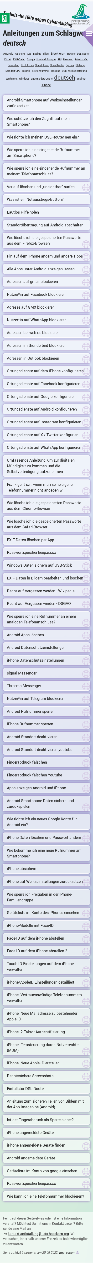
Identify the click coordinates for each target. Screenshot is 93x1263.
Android (8, 53)
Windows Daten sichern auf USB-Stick (39, 565)
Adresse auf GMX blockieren (31, 307)
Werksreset (11, 78)
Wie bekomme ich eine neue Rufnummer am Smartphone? (44, 853)
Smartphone (42, 65)
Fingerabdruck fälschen (27, 762)
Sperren (70, 65)
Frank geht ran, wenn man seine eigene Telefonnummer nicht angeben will (39, 487)
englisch (81, 78)
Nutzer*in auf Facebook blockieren (36, 294)
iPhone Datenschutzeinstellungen (35, 660)
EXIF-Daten (19, 59)
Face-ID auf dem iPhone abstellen (35, 938)
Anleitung (20, 53)
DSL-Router (83, 53)
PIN (60, 59)
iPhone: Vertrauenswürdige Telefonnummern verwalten (44, 997)
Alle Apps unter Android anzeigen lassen (41, 269)
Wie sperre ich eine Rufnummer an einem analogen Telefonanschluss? (41, 619)
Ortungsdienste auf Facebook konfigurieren (43, 383)
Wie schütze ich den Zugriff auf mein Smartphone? (38, 121)
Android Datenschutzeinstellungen (36, 647)
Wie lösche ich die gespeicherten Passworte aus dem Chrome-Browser (44, 505)
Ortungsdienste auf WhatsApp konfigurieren (44, 447)
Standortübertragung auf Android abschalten (45, 225)
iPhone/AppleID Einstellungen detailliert (40, 982)
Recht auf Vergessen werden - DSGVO (39, 603)
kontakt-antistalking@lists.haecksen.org (38, 1233)
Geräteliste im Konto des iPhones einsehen (43, 912)
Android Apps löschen (25, 634)
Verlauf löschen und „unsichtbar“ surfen (41, 186)
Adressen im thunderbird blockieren (37, 345)
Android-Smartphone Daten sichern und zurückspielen (40, 803)
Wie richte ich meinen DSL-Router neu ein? (43, 137)
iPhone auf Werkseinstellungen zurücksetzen (45, 881)
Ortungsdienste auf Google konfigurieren (41, 396)
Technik (26, 70)
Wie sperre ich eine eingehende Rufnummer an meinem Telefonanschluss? (46, 171)
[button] (89, 34)
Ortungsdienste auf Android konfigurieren (42, 409)
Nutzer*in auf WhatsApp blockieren (37, 319)
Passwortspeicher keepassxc (31, 1183)
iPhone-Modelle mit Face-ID (30, 925)
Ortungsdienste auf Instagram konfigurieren (44, 422)
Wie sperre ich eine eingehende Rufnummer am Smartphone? (43, 152)
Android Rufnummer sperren (31, 711)
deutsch (64, 77)
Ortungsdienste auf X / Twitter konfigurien (42, 434)
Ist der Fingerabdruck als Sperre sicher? (40, 1119)
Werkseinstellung (77, 70)
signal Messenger (21, 673)
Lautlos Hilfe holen (23, 212)
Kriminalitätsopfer (46, 59)
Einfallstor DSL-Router (26, 1088)
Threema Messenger (24, 685)
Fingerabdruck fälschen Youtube (34, 775)
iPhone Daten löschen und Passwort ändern (44, 837)
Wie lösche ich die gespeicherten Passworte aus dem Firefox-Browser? (44, 240)
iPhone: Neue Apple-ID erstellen (33, 1063)
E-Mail (7, 59)
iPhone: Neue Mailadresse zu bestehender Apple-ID (42, 1016)
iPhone (46, 85)
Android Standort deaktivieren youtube (39, 749)
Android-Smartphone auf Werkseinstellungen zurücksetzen (45, 102)
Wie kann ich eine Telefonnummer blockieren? (45, 1196)
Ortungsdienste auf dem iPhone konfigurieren (45, 370)
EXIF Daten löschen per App (30, 539)
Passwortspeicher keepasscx (31, 552)
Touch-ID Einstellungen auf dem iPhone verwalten (40, 966)
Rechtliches (27, 65)
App (29, 53)
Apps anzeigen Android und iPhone (36, 787)
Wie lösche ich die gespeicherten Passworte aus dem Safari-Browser (44, 524)
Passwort (68, 59)
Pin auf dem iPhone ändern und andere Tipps (45, 256)
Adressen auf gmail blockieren (32, 281)
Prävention (13, 65)
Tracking (55, 70)
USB (64, 70)
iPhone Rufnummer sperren (30, 724)
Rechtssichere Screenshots (30, 1075)
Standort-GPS (12, 70)
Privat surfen (81, 59)
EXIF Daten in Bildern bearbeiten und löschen (45, 578)
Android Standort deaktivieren (32, 736)
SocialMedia (57, 65)
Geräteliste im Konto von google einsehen (42, 1170)
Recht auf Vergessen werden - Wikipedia (41, 590)
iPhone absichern (21, 868)
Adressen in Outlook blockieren (33, 358)
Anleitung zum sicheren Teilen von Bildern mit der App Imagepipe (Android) (45, 1104)
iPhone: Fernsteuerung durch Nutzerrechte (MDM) (42, 1047)
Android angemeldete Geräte (31, 1158)
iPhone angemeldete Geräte (30, 1132)
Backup (37, 53)
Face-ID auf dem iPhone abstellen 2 (37, 950)
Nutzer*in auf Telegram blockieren (35, 698)
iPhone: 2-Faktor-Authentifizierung (36, 1031)
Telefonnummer (40, 70)
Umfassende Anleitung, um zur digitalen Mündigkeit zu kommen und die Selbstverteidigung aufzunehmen (41, 466)
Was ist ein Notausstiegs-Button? (35, 199)
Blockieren (58, 53)
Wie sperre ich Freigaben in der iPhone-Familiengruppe (39, 897)
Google (31, 59)
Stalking (80, 65)
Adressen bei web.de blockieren (33, 332)
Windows (24, 78)
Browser (71, 53)
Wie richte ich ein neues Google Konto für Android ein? (42, 821)
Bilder (46, 53)
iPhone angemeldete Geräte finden (36, 1145)
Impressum (67, 1252)
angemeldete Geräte (41, 78)
